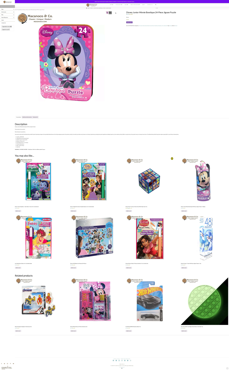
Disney (24, 9)
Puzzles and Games (158, 25)
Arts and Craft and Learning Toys (145, 25)
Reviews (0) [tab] (35, 117)
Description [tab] (18, 117)
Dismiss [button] (132, 1)
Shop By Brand (20, 9)
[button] (116, 13)
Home (16, 9)
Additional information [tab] (27, 117)
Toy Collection (164, 25)
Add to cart (129, 22)
